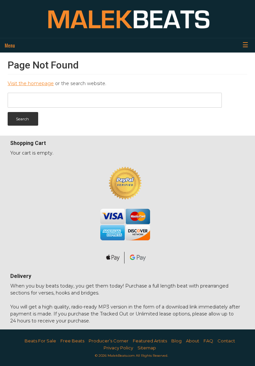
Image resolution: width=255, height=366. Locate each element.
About (192, 340)
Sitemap (146, 347)
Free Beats (72, 340)
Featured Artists (150, 340)
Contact (226, 340)
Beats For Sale (40, 340)
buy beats (47, 286)
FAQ (208, 340)
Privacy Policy (118, 347)
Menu (10, 45)
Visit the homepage (31, 83)
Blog (176, 340)
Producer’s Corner (108, 340)
